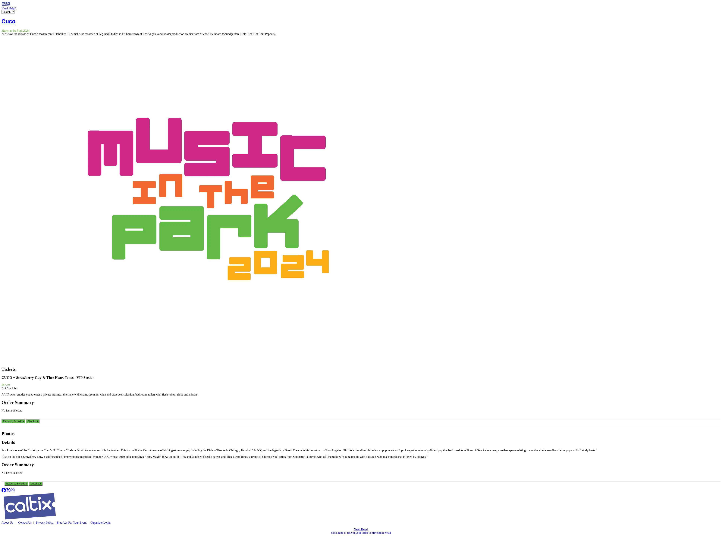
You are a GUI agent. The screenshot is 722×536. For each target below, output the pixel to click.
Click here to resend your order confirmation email (361, 532)
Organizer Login (101, 522)
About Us (7, 522)
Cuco (8, 21)
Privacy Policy (44, 522)
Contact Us (25, 522)
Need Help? (9, 8)
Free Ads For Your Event (71, 522)
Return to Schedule (13, 421)
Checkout (33, 421)
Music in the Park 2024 (15, 30)
